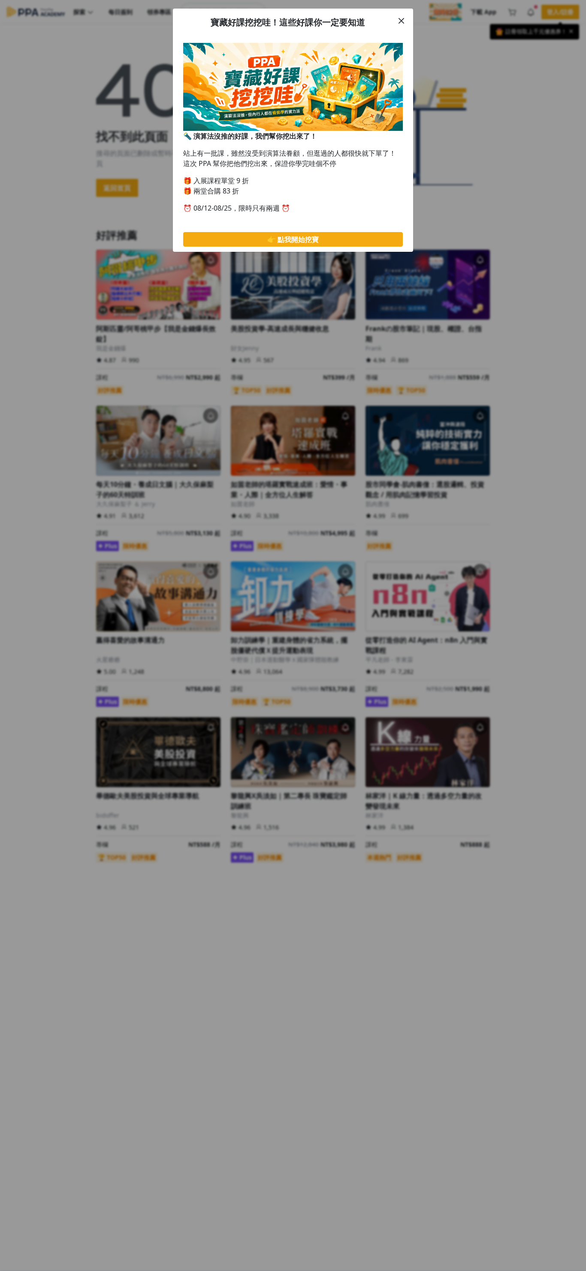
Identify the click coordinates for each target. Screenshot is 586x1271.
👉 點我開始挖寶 (293, 239)
